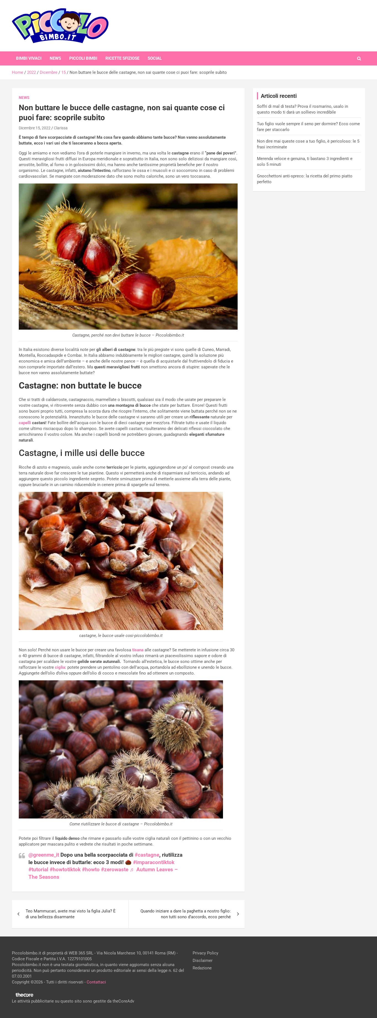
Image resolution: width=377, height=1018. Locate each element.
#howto (91, 869)
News (55, 58)
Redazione (202, 967)
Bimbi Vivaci (28, 58)
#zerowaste (114, 869)
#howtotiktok (65, 869)
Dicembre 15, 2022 (35, 128)
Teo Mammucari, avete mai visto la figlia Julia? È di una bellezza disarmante (71, 914)
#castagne (147, 855)
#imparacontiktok (153, 862)
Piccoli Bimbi (83, 58)
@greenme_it (43, 855)
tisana (138, 649)
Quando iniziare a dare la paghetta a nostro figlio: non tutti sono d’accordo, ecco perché (185, 914)
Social (155, 58)
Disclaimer (203, 960)
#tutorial (38, 869)
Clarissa (61, 128)
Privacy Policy (205, 953)
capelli (25, 422)
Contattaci (96, 982)
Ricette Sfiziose (122, 58)
